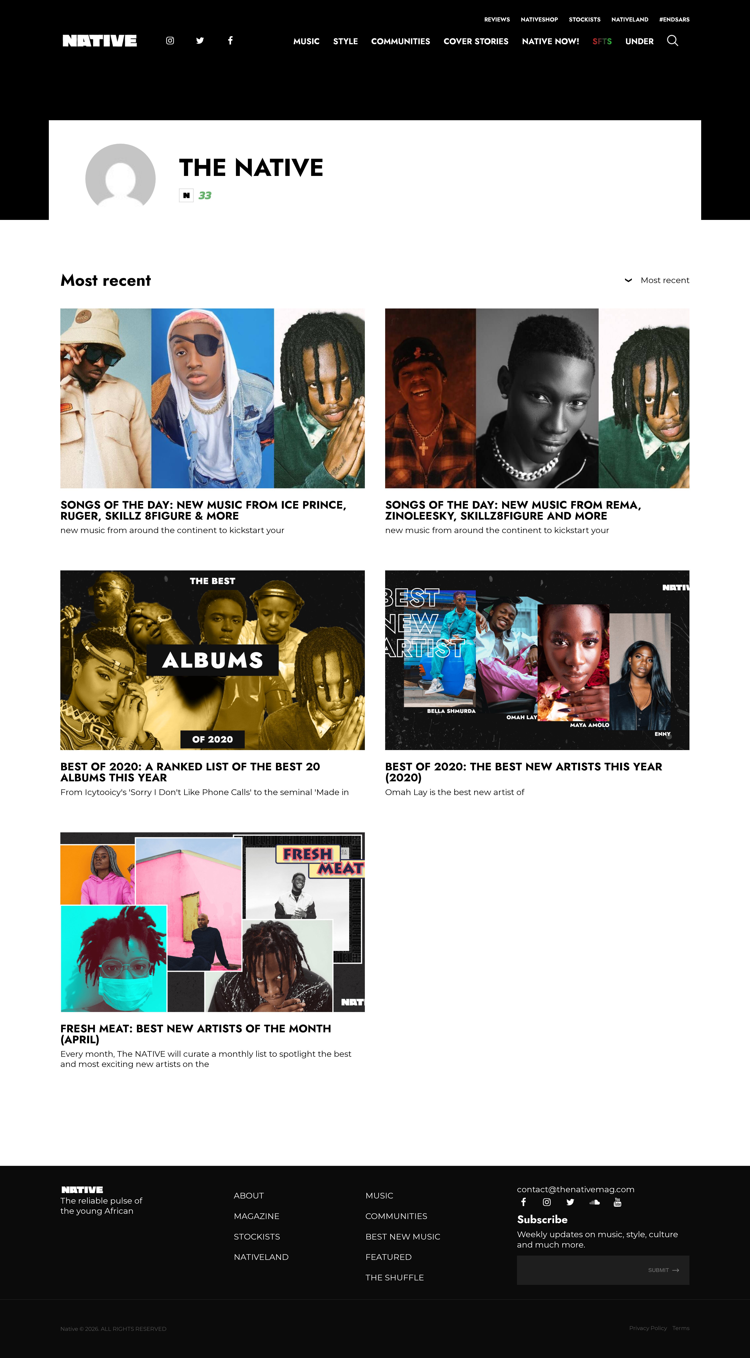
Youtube (617, 1202)
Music (306, 41)
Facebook (230, 40)
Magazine (256, 1216)
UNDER (639, 41)
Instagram (169, 40)
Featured (388, 1257)
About (249, 1195)
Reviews (497, 19)
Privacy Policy (648, 1328)
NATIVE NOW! (550, 41)
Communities (400, 41)
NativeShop (539, 19)
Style (345, 41)
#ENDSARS (674, 19)
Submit (659, 1270)
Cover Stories (476, 41)
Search (672, 40)
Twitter (200, 40)
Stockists (585, 19)
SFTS (602, 41)
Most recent (665, 280)
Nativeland (630, 19)
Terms (681, 1328)
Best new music (402, 1237)
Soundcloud (594, 1202)
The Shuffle (394, 1277)
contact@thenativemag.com (576, 1189)
